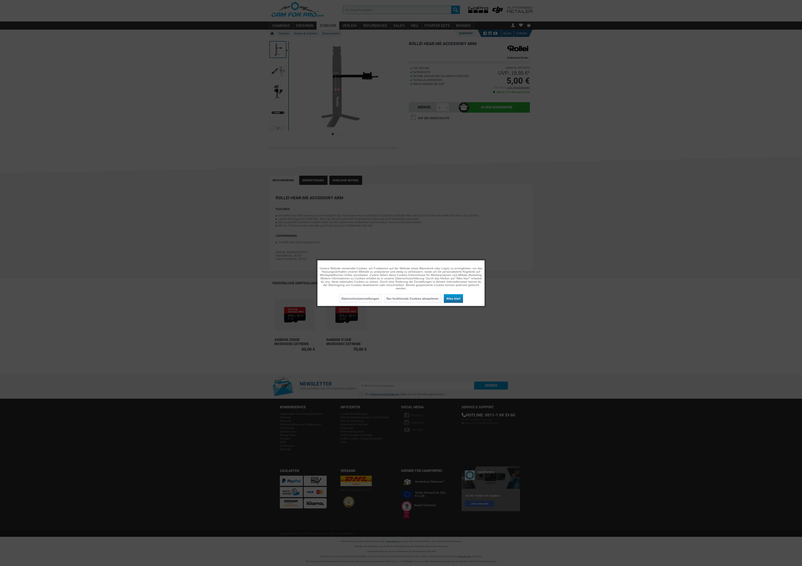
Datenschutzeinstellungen (360, 298)
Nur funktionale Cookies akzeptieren (413, 298)
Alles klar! (453, 298)
